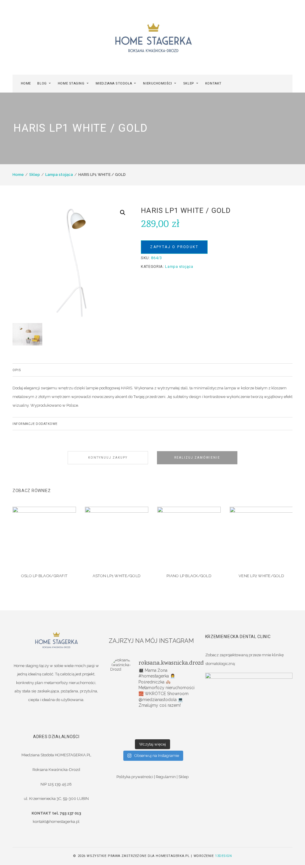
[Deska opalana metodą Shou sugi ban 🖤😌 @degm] (124, 732)
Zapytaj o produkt (174, 247)
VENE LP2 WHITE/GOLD (261, 576)
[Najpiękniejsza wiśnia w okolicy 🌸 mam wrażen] (180, 732)
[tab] (152, 370)
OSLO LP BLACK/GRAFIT (44, 576)
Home (18, 174)
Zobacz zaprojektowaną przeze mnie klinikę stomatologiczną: (244, 659)
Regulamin (166, 777)
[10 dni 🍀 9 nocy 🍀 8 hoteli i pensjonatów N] (152, 724)
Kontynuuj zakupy (107, 457)
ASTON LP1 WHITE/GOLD (117, 576)
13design (223, 856)
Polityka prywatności (134, 777)
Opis (17, 370)
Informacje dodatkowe (35, 424)
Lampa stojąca (59, 174)
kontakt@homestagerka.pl (56, 821)
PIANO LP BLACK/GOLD (188, 576)
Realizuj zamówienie (197, 457)
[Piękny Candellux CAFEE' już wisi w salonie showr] (180, 724)
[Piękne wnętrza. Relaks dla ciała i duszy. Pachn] (152, 717)
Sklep (34, 174)
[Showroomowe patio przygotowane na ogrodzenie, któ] (124, 724)
